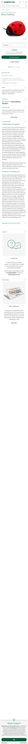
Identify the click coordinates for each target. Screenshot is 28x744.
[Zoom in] (25, 39)
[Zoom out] (23, 39)
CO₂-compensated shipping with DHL (14, 53)
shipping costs (19, 51)
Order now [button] (14, 322)
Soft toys (7, 9)
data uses (13, 727)
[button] (25, 19)
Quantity (6, 45)
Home (2, 9)
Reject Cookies (4, 742)
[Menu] (2, 2)
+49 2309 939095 (11, 272)
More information (23, 742)
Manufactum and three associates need (10, 725)
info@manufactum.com (14, 274)
